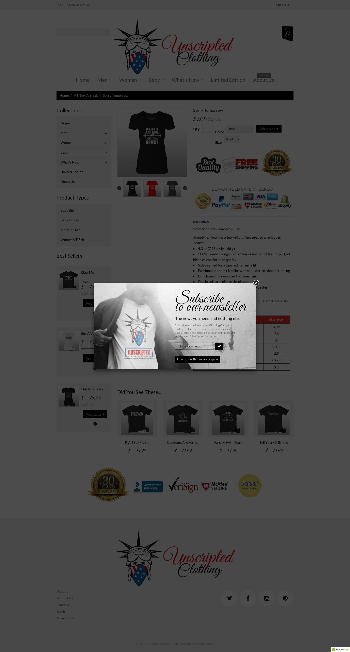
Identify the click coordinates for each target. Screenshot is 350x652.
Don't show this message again (197, 359)
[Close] (256, 283)
